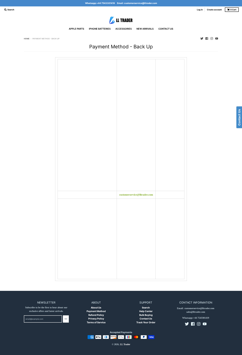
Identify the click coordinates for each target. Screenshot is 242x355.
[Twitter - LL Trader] (201, 38)
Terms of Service (96, 322)
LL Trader (125, 344)
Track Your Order (145, 322)
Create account (214, 9)
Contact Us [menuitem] (165, 28)
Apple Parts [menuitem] (76, 28)
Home (26, 39)
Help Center (146, 311)
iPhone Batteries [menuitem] (100, 28)
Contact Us (146, 318)
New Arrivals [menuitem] (145, 28)
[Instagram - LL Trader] (211, 38)
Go (66, 319)
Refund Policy (96, 315)
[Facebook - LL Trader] (206, 38)
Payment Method (96, 311)
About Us (96, 307)
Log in (200, 9)
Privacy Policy (96, 318)
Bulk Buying (146, 315)
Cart (233, 9)
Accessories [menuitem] (123, 28)
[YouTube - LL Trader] (216, 38)
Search (146, 307)
